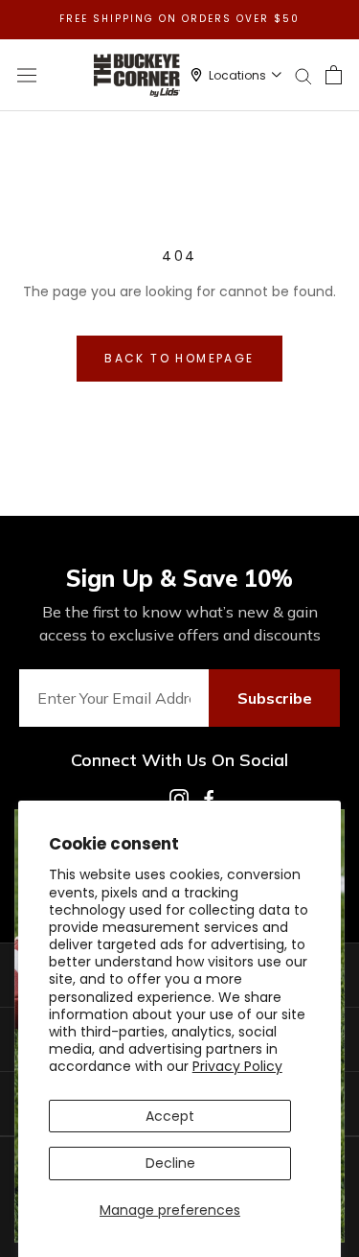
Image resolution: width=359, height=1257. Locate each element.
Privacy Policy (237, 1066)
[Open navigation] (26, 74)
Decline (170, 1163)
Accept (170, 1116)
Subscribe (274, 698)
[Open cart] (333, 74)
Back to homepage (179, 358)
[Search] (303, 75)
